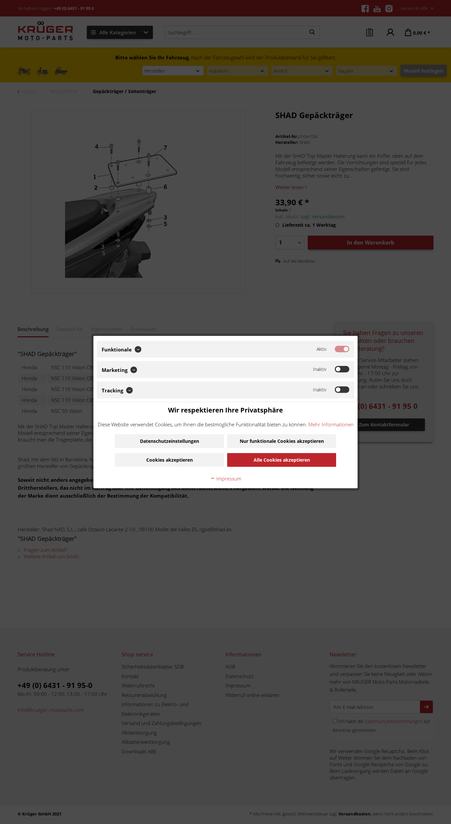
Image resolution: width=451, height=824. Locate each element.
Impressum (228, 478)
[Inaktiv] (342, 369)
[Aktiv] (342, 349)
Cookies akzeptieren (169, 460)
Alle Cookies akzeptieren (282, 460)
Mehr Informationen (331, 424)
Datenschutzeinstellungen (169, 441)
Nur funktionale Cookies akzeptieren (282, 441)
